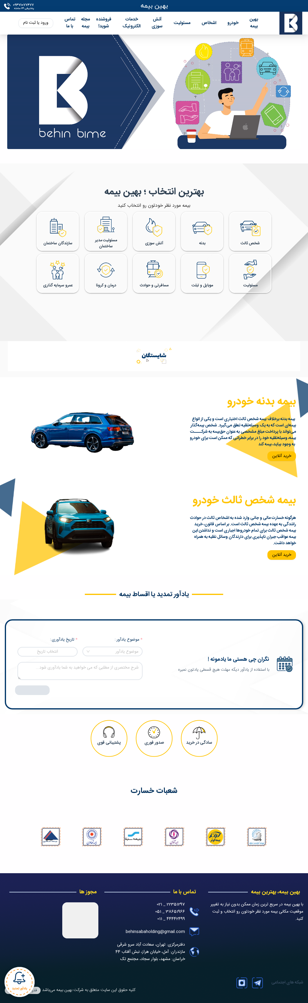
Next (258, 837)
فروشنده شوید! (103, 23)
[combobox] (112, 651)
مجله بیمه (85, 23)
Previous (49, 837)
